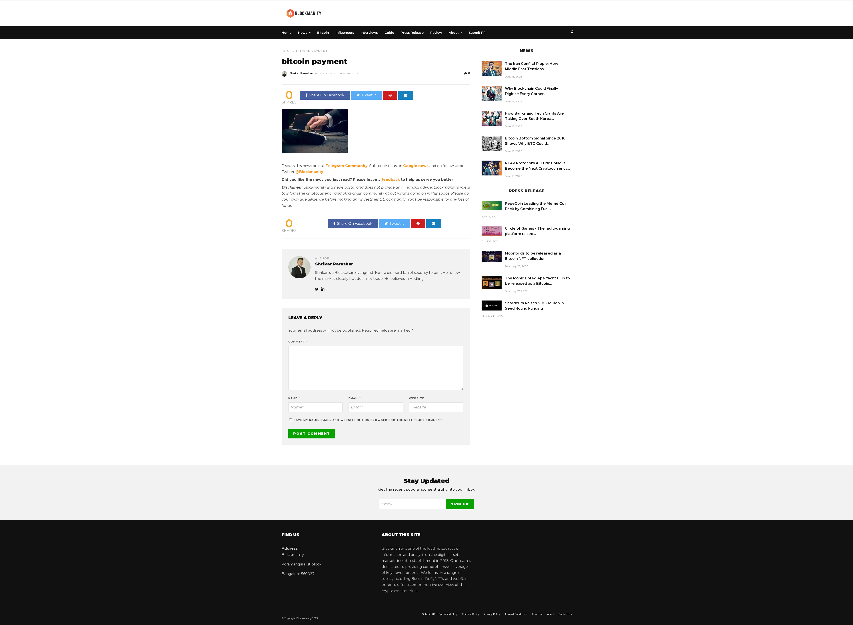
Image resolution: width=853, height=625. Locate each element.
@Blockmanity (309, 172)
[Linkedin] (322, 289)
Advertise (537, 614)
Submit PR (477, 33)
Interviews (369, 33)
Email (355, 398)
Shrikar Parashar (301, 73)
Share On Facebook (326, 95)
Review (436, 33)
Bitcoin (323, 33)
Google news (415, 166)
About (454, 33)
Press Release (412, 33)
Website (416, 398)
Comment (298, 341)
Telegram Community (347, 166)
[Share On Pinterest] (390, 95)
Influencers (345, 33)
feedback (391, 179)
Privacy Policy (492, 614)
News (302, 33)
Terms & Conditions (516, 614)
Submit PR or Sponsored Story (440, 614)
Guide (389, 33)
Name (294, 398)
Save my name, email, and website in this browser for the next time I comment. (369, 420)
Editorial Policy (470, 614)
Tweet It (368, 95)
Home (286, 33)
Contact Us (565, 614)
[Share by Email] (405, 95)
